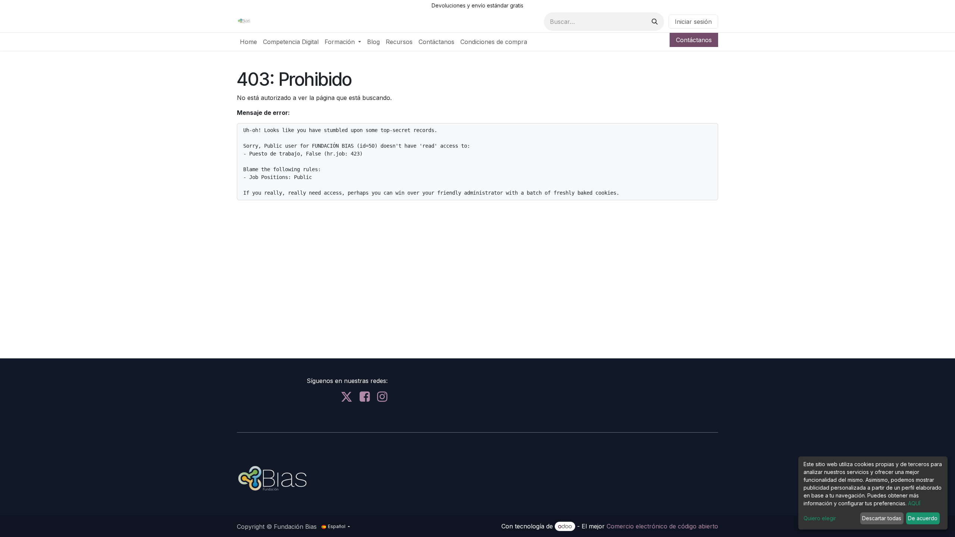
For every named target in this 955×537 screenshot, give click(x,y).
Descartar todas (881, 518)
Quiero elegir (820, 518)
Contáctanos (694, 40)
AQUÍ (914, 503)
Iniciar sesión (693, 21)
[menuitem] (248, 41)
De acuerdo (922, 518)
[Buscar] (654, 21)
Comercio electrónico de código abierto (662, 526)
